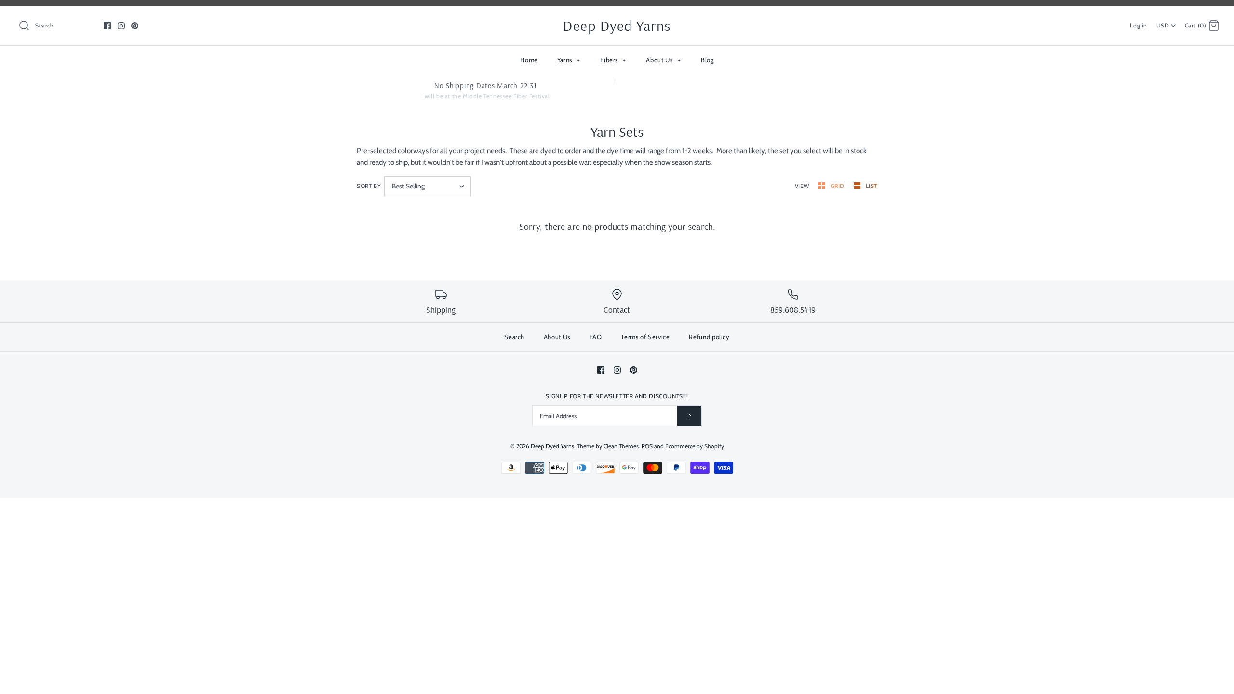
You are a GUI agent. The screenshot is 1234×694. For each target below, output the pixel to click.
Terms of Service (645, 337)
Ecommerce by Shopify (694, 446)
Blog (707, 60)
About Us (663, 60)
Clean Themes (621, 446)
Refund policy (709, 337)
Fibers (613, 60)
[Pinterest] (134, 25)
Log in (1138, 25)
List (871, 185)
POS (647, 446)
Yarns (568, 60)
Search (514, 337)
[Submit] (689, 416)
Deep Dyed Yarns (552, 446)
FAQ (596, 337)
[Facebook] (107, 25)
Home (529, 60)
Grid (838, 185)
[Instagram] (121, 25)
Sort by (369, 185)
